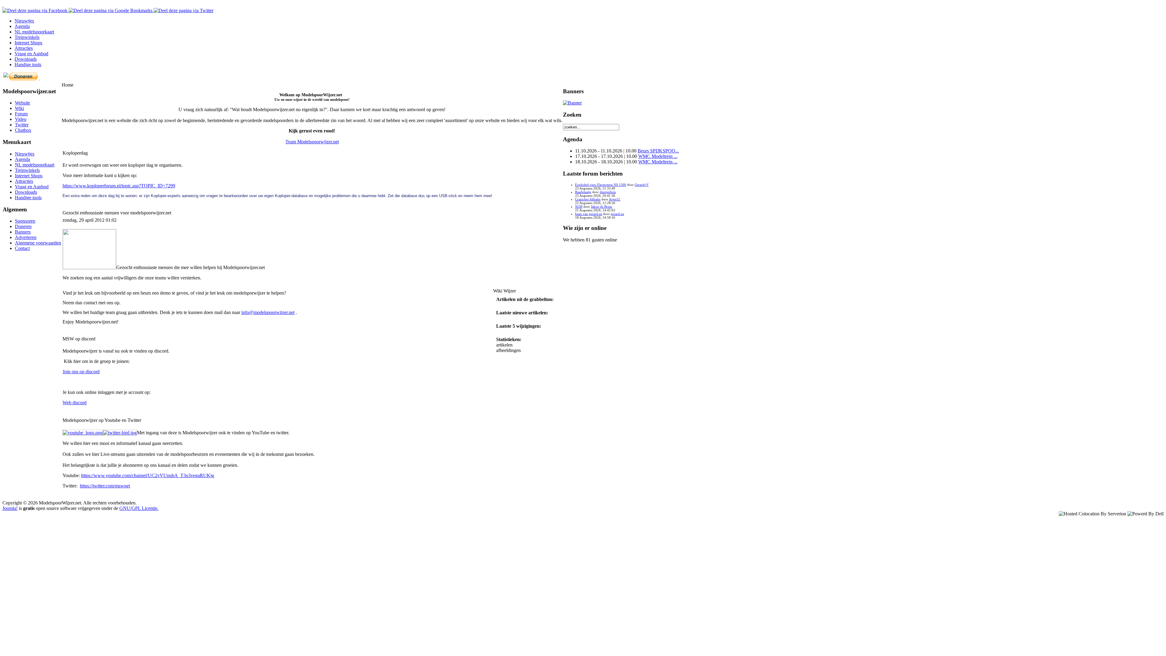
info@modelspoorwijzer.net (268, 312)
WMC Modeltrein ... (657, 156)
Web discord (75, 402)
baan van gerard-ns (588, 214)
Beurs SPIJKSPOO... (658, 150)
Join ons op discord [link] (81, 371)
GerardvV (642, 184)
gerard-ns (617, 214)
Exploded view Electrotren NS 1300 (600, 184)
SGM (578, 206)
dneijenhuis (608, 192)
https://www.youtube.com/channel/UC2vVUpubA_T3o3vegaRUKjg (147, 475)
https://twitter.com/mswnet (105, 485)
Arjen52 (614, 199)
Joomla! (10, 508)
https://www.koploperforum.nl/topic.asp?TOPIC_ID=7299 (119, 185)
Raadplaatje (583, 192)
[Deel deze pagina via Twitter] (183, 10)
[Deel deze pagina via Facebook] (35, 10)
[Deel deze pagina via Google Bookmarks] (111, 10)
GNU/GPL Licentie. (139, 508)
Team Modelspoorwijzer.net (312, 141)
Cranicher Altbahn (588, 199)
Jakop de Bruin (601, 206)
